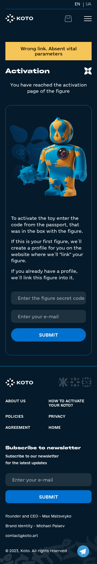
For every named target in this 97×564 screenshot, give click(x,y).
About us (15, 401)
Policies (14, 416)
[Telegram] (83, 551)
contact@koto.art (21, 535)
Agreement (17, 427)
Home (54, 427)
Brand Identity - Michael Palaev (35, 526)
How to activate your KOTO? (66, 403)
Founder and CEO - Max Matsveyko (38, 516)
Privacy (56, 416)
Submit (48, 334)
